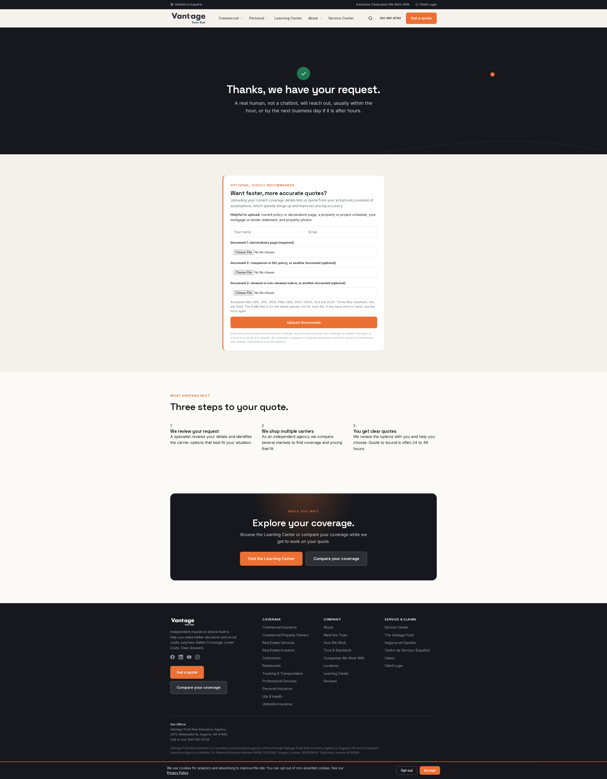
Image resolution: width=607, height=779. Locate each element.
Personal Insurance (277, 689)
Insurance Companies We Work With (382, 4)
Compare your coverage (336, 558)
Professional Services (279, 681)
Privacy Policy (177, 773)
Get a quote (421, 18)
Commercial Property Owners (285, 635)
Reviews (330, 681)
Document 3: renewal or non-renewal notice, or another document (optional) (287, 283)
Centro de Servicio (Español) (407, 650)
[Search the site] (370, 18)
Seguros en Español (400, 643)
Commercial (229, 18)
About (313, 18)
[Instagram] (197, 658)
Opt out (407, 770)
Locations (331, 666)
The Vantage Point (399, 635)
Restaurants (271, 666)
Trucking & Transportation (282, 673)
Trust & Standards (337, 650)
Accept (430, 770)
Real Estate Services (278, 643)
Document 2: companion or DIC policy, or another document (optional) (283, 263)
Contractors (271, 658)
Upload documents (304, 322)
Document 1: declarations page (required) (262, 242)
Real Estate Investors (278, 650)
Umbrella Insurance (277, 704)
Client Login (428, 4)
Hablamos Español (188, 4)
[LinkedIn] (181, 658)
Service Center (341, 18)
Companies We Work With (344, 658)
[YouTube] (189, 658)
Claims (390, 658)
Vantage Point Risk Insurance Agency (198, 729)
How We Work (335, 643)
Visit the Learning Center (271, 558)
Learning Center (288, 18)
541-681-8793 (390, 18)
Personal (256, 18)
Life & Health (272, 696)
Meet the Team (335, 635)
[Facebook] (172, 658)
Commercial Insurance (279, 627)
